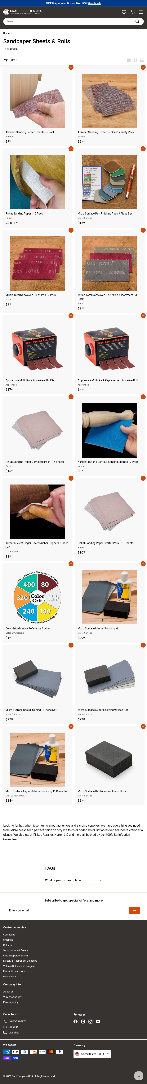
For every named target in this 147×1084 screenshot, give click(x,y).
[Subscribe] (134, 910)
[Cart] (132, 12)
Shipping (8, 939)
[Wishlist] (124, 12)
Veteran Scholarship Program (19, 966)
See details (94, 3)
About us (8, 991)
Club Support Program (15, 955)
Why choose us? (12, 997)
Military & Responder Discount (20, 960)
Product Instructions (14, 971)
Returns (7, 945)
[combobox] (73, 21)
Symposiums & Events (15, 950)
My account (9, 976)
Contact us (9, 934)
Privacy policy (10, 1002)
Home (6, 33)
